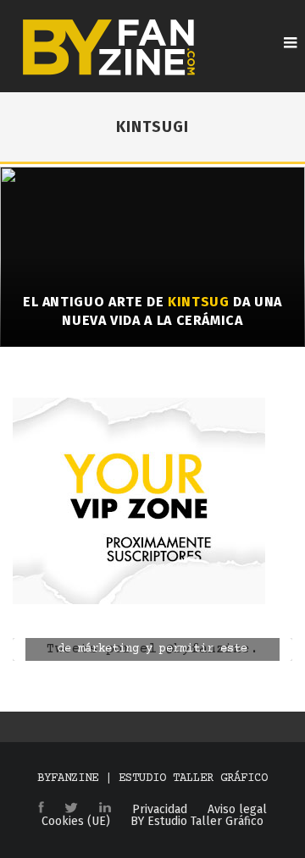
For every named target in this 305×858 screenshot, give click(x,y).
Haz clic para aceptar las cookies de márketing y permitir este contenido (152, 649)
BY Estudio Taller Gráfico (196, 822)
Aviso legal (237, 810)
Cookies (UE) (76, 822)
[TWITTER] (71, 809)
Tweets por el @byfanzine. (152, 649)
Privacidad (159, 810)
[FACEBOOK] (41, 808)
